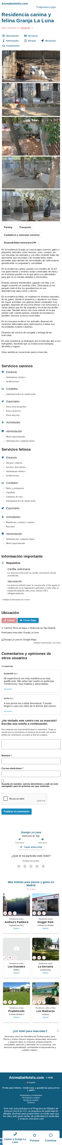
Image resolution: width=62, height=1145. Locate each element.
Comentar (50, 1140)
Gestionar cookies (31, 1100)
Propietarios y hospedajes (31, 1095)
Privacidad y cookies (31, 1098)
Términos (31, 1103)
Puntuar (34, 1140)
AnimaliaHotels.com (15, 3)
